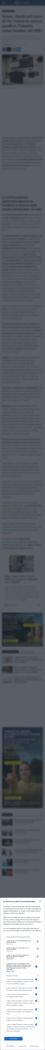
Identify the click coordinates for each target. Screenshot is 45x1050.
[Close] (41, 902)
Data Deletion (10, 1046)
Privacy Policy (34, 1046)
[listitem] (22, 937)
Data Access (22, 1046)
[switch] (37, 941)
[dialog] (22, 974)
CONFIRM (13, 1039)
